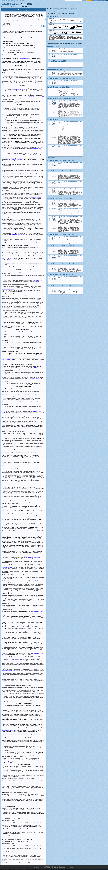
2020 (30, 4)
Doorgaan (51, 868)
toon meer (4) (51, 157)
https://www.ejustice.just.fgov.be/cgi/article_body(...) (20, 25)
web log (99, 0)
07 (21, 4)
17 (15, 6)
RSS (93, 0)
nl (105, 0)
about (95, 0)
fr (106, 0)
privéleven (90, 0)
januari (25, 4)
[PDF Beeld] (42, 26)
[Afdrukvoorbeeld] (45, 26)
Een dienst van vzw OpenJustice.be (24, 10)
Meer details (57, 868)
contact (103, 0)
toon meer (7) (51, 196)
